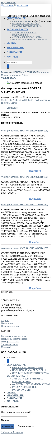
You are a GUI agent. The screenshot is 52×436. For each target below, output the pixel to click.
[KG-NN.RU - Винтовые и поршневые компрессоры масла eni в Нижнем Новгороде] (14, 5)
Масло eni (6, 347)
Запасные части (9, 344)
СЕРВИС (11, 42)
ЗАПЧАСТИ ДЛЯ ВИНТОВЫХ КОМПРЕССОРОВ (24, 34)
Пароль (5, 420)
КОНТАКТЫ (13, 56)
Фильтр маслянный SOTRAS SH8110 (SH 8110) (24, 204)
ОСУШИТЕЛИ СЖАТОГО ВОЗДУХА (26, 26)
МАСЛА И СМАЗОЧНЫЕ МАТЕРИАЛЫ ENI (29, 39)
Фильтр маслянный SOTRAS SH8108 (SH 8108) (24, 248)
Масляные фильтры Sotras (14, 75)
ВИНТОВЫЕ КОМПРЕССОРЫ (24, 21)
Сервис (5, 320)
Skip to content (8, 2)
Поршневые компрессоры (14, 338)
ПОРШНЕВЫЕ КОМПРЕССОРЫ (25, 24)
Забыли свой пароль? (12, 432)
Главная (5, 72)
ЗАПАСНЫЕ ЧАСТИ (17, 29)
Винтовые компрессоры (13, 336)
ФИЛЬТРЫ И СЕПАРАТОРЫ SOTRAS (27, 37)
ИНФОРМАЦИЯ (15, 47)
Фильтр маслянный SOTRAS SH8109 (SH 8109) (24, 130)
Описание (12, 107)
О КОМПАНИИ (14, 52)
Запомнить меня (26, 426)
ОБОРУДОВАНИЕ (16, 18)
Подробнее (35, 170)
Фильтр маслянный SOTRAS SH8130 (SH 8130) (24, 176)
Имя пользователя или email (16, 412)
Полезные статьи (10, 326)
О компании (7, 323)
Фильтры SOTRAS (10, 341)
